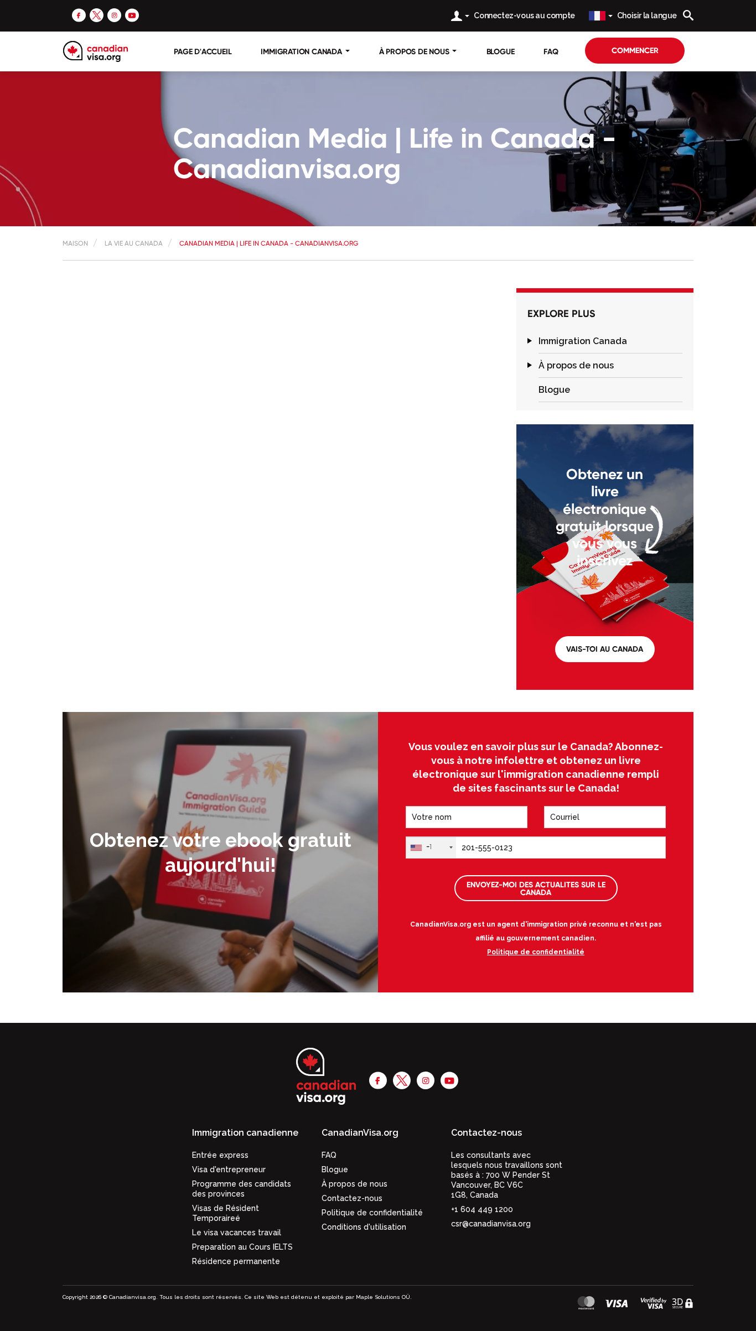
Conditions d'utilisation (364, 1227)
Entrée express (220, 1155)
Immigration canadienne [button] (245, 1132)
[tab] (610, 341)
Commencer (635, 50)
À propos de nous (576, 365)
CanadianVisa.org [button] (360, 1132)
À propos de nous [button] (415, 51)
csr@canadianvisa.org (491, 1223)
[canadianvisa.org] (95, 51)
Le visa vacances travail (236, 1232)
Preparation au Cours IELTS (242, 1246)
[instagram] (114, 15)
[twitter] (96, 15)
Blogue (500, 51)
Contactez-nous (352, 1198)
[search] (688, 15)
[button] (530, 341)
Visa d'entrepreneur (229, 1169)
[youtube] (132, 15)
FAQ (550, 51)
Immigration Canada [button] (302, 51)
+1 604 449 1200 (482, 1209)
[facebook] (79, 15)
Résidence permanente (236, 1261)
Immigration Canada (582, 341)
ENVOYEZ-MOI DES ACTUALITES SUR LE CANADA (536, 888)
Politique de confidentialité (535, 952)
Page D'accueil (202, 51)
